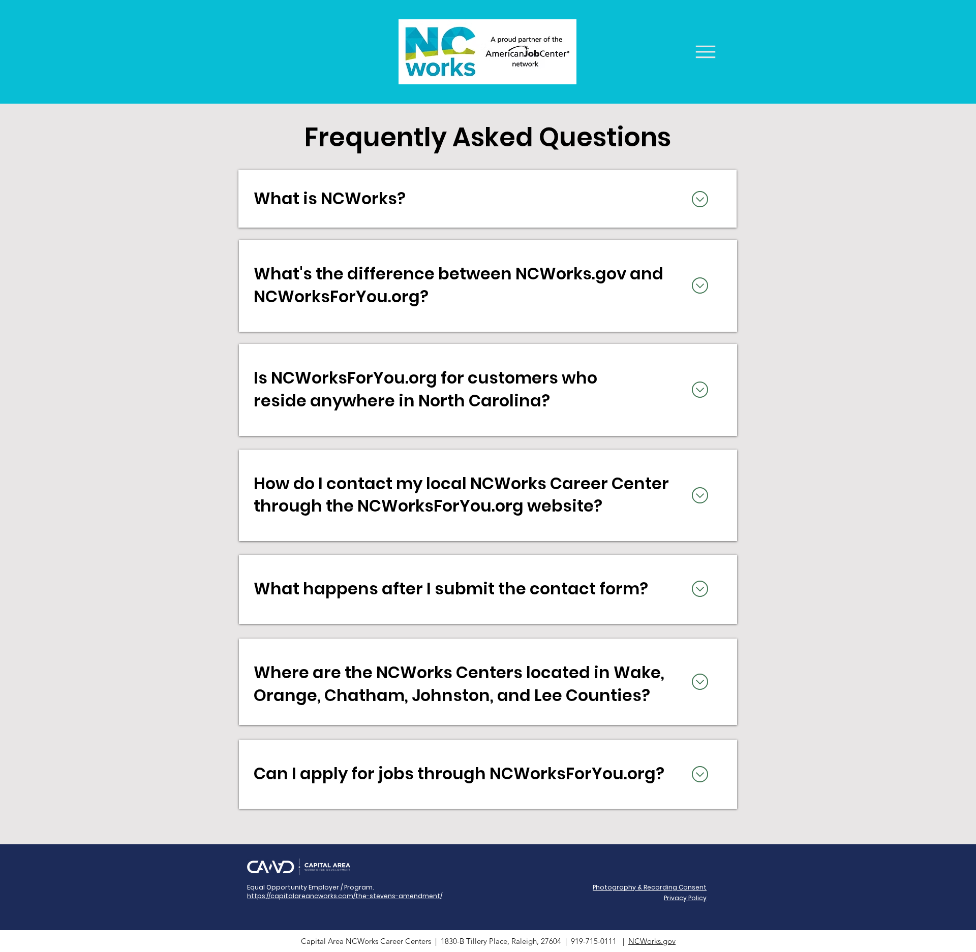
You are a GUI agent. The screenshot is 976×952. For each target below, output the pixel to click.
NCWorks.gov (652, 941)
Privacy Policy (685, 898)
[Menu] (706, 52)
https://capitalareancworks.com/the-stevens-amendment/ (344, 896)
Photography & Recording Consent (650, 887)
